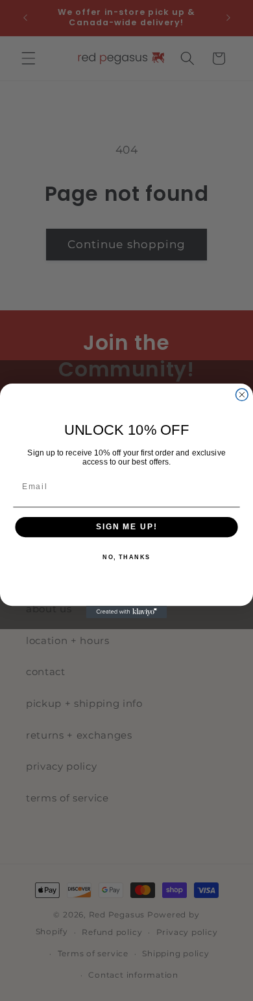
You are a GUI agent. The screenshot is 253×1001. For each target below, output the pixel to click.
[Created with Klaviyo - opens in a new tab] (126, 612)
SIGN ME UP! (126, 526)
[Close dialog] (241, 394)
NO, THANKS (126, 557)
